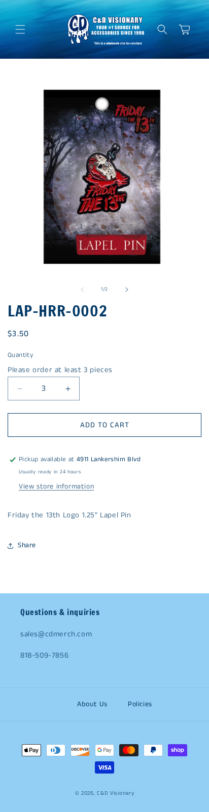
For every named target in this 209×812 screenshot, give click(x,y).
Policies (140, 704)
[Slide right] (127, 289)
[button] (20, 29)
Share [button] (27, 545)
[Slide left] (82, 289)
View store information (56, 486)
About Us (92, 704)
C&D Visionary (115, 793)
